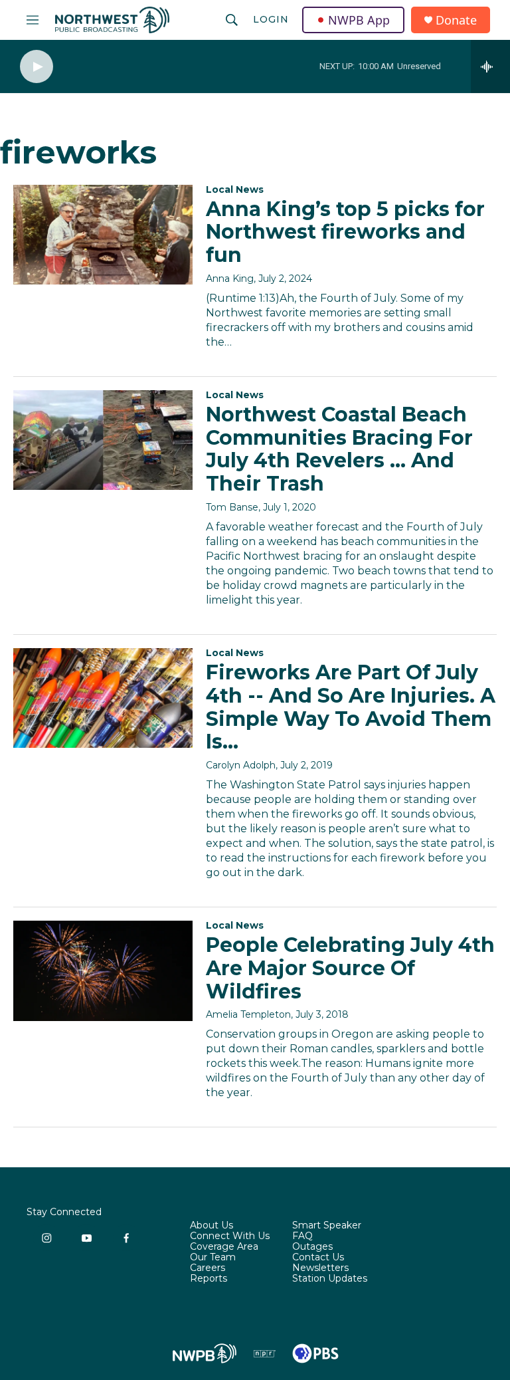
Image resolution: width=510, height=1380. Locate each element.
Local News (235, 189)
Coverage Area (224, 1247)
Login (271, 19)
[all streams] (490, 66)
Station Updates (329, 1279)
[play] (36, 66)
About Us (211, 1225)
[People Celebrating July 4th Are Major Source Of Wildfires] (103, 970)
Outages (312, 1247)
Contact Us (318, 1257)
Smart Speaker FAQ (326, 1231)
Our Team (213, 1257)
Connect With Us (230, 1236)
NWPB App (359, 20)
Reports (208, 1279)
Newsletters (320, 1268)
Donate (456, 20)
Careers (207, 1268)
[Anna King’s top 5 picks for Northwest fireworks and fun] (103, 235)
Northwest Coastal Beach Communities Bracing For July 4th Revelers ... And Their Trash (339, 449)
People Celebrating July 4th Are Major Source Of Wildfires (350, 968)
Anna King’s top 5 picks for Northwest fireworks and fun (345, 232)
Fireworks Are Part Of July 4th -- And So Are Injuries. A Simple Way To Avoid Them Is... (350, 707)
